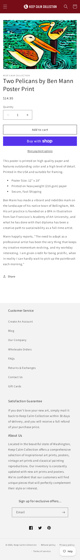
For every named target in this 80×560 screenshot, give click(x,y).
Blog (11, 331)
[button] (5, 6)
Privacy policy (67, 544)
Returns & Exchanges (22, 368)
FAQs (11, 358)
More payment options (40, 150)
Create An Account (20, 321)
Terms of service (41, 551)
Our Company (17, 340)
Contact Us (15, 377)
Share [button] (11, 276)
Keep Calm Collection (25, 544)
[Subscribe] (63, 512)
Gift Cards (14, 386)
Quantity (8, 107)
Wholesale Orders (20, 349)
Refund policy (48, 544)
